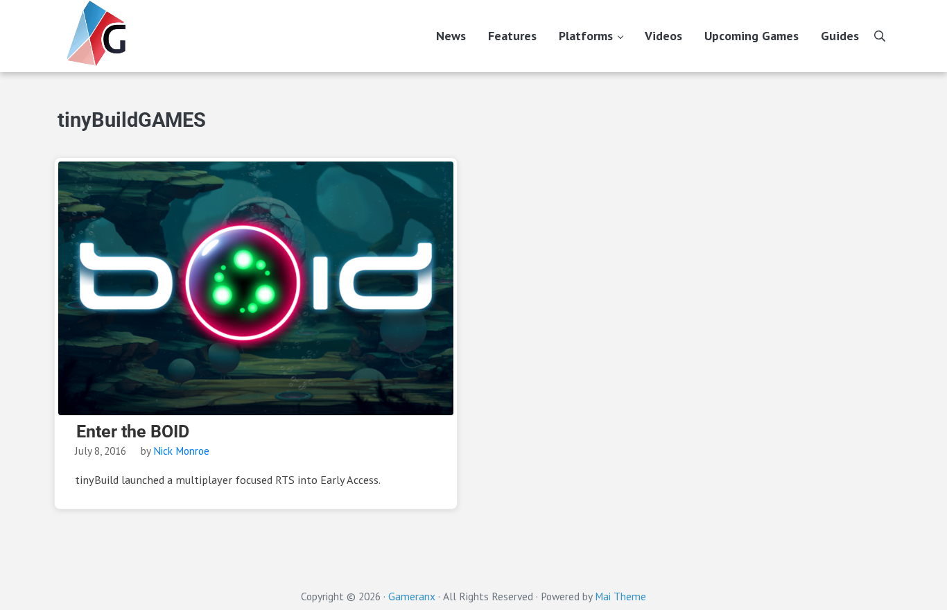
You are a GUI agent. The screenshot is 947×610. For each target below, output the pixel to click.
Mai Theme (620, 596)
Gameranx (411, 596)
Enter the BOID (132, 432)
